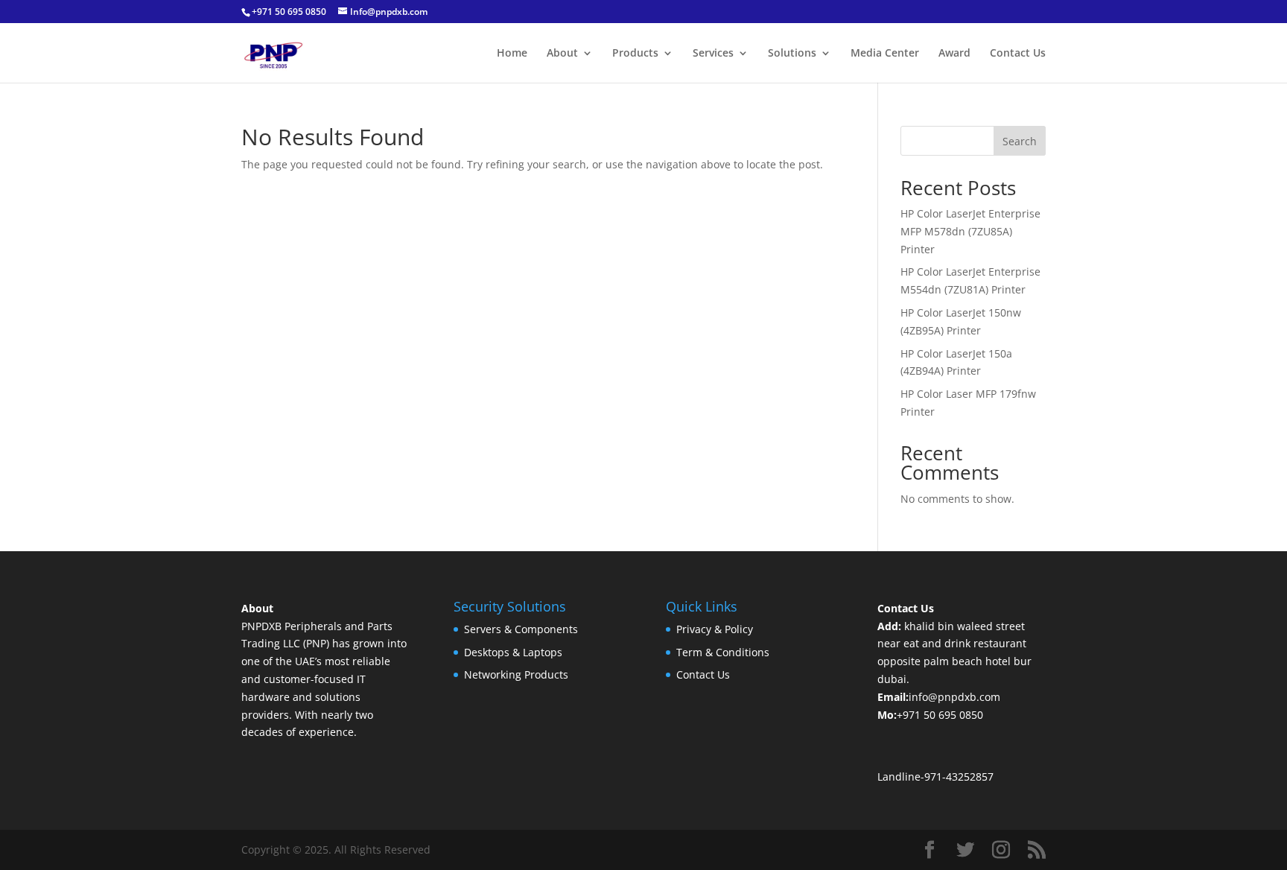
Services (713, 54)
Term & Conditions (722, 652)
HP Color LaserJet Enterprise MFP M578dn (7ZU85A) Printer (970, 231)
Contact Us (1018, 54)
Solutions (792, 54)
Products (635, 54)
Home (512, 54)
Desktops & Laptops (513, 652)
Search (1019, 141)
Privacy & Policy (714, 629)
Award (954, 54)
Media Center (885, 54)
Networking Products (516, 674)
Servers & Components (521, 629)
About (562, 54)
